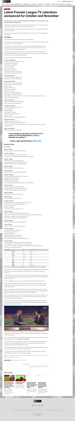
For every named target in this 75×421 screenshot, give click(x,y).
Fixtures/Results (60, 410)
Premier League (13, 21)
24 (35, 355)
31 (44, 355)
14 (21, 355)
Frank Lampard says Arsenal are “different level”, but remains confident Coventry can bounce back (9, 385)
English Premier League (16, 4)
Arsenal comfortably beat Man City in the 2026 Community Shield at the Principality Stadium (32, 385)
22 (32, 355)
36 (7, 357)
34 (4, 357)
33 (47, 355)
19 (28, 355)
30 (43, 355)
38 (10, 357)
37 (8, 357)
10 (15, 355)
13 (19, 355)
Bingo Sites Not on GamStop (58, 4)
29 (42, 355)
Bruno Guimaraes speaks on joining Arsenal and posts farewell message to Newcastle (42, 385)
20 (29, 355)
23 (33, 355)
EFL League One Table (32, 410)
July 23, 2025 (36, 141)
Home (8, 4)
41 (14, 357)
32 (46, 355)
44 (18, 357)
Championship (26, 4)
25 (36, 355)
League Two (40, 4)
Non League (47, 4)
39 (11, 357)
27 (39, 355)
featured (24, 360)
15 (22, 355)
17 (25, 355)
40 (13, 357)
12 (18, 355)
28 (40, 355)
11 (16, 355)
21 (30, 355)
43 (17, 357)
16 (23, 355)
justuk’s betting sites (37, 415)
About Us (68, 4)
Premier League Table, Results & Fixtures (19, 410)
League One (33, 4)
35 (6, 357)
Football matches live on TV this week (20, 383)
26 (37, 355)
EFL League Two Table (41, 410)
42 (16, 357)
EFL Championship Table (51, 410)
